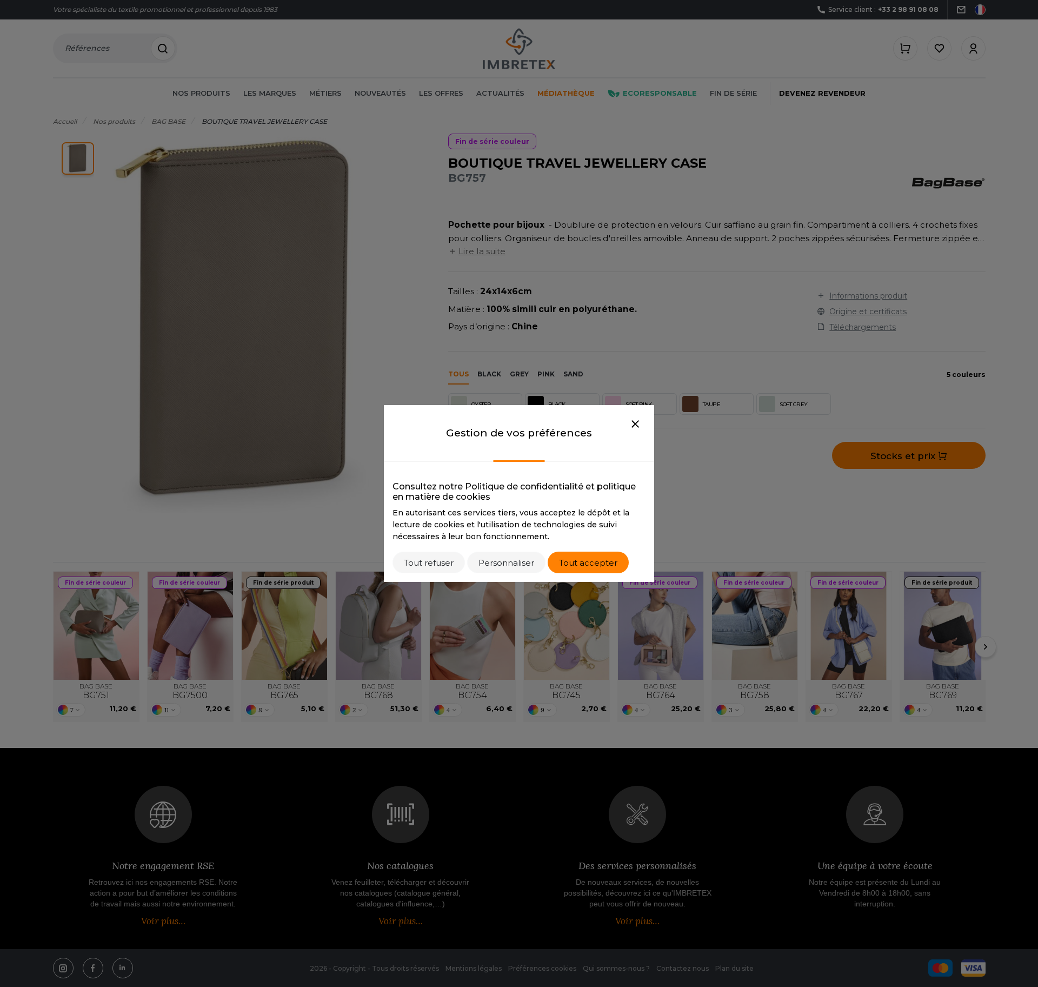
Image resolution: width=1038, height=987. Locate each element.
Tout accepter (588, 563)
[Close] (635, 424)
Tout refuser (429, 563)
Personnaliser (506, 563)
